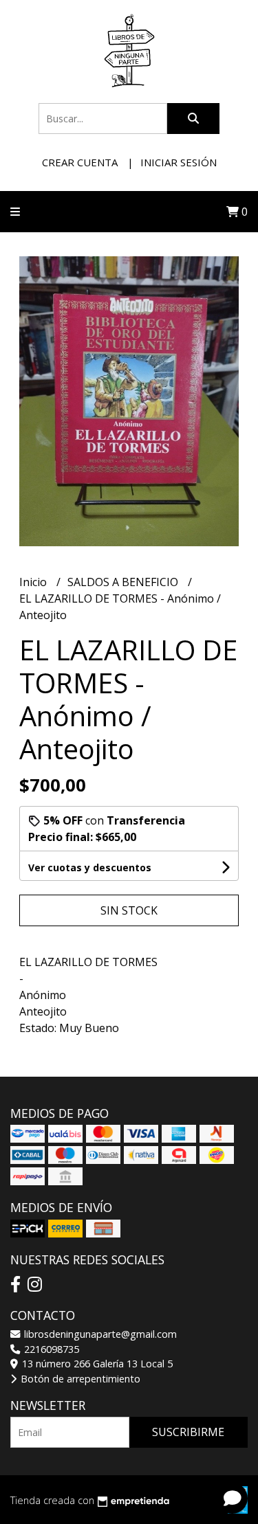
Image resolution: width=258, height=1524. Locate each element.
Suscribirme (188, 1431)
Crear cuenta (80, 162)
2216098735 (50, 1349)
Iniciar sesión (178, 162)
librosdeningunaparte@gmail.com (99, 1334)
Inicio (34, 582)
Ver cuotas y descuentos (89, 867)
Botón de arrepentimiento (79, 1378)
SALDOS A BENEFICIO (124, 582)
